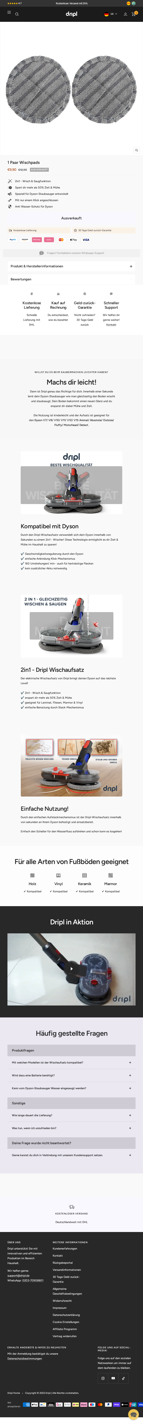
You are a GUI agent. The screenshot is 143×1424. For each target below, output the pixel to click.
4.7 (20, 3)
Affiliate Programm (65, 1329)
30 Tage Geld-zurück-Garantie (66, 1279)
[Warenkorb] (134, 14)
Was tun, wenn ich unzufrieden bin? (34, 1128)
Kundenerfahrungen (65, 1248)
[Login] (125, 14)
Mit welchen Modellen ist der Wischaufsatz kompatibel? (47, 1062)
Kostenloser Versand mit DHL (72, 3)
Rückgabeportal (63, 1262)
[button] (133, 1414)
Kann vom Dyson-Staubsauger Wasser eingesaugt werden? (49, 1088)
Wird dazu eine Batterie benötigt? (33, 1075)
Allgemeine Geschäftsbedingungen (67, 1291)
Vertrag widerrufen (65, 1336)
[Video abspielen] (71, 968)
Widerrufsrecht (62, 1300)
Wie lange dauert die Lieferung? (32, 1115)
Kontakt (111, 324)
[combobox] (111, 14)
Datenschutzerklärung (66, 1315)
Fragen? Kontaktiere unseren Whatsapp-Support (75, 253)
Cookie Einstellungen (66, 1322)
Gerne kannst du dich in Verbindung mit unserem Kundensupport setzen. (57, 1155)
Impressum (59, 1308)
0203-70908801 (32, 1280)
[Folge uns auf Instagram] (103, 1378)
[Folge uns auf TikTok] (123, 1378)
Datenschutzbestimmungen (24, 1358)
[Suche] (17, 14)
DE (112, 13)
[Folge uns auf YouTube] (113, 1378)
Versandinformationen (67, 1270)
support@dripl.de (18, 1275)
